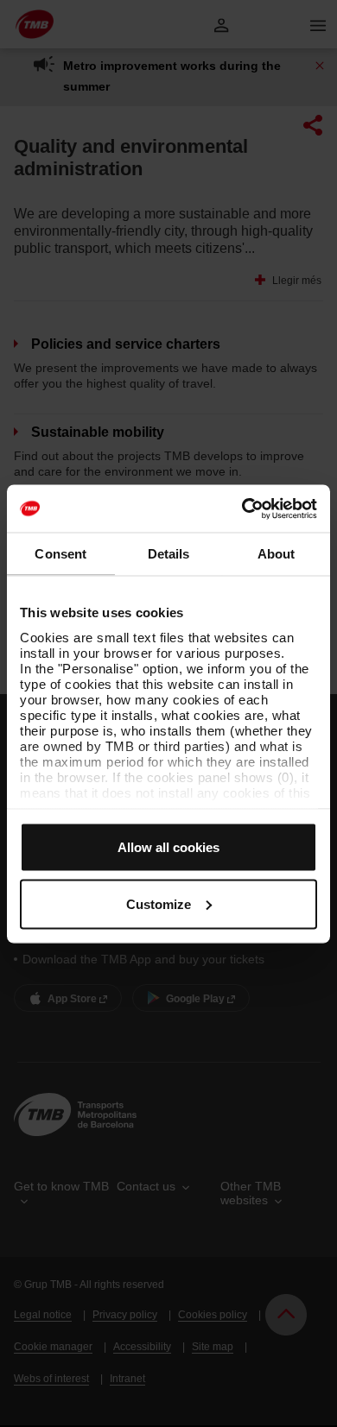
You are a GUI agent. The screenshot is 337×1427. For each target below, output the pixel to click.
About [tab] (277, 553)
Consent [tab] (60, 553)
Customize (158, 903)
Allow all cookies (168, 847)
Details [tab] (169, 553)
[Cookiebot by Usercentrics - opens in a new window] (242, 508)
